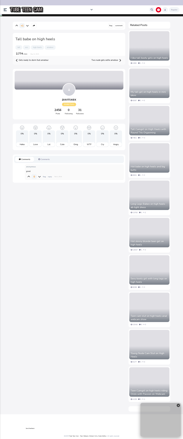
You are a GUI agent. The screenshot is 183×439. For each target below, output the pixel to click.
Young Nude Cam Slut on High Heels (147, 355)
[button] (6, 9)
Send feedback (30, 428)
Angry (116, 144)
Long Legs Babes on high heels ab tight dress (148, 205)
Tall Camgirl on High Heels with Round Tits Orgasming (148, 131)
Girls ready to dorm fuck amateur (33, 60)
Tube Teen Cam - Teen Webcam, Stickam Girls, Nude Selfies (87, 436)
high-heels (37, 47)
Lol (48, 144)
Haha (22, 144)
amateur (50, 47)
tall (19, 47)
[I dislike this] (27, 25)
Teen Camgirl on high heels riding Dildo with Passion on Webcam (149, 392)
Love (35, 144)
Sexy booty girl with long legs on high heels (149, 280)
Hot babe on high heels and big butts (148, 168)
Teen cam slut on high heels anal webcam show (149, 317)
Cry (102, 144)
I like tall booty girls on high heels (149, 58)
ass (26, 47)
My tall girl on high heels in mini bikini (148, 93)
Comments (25, 159)
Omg (76, 144)
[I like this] (16, 25)
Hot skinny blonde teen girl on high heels (147, 243)
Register (174, 10)
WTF (89, 144)
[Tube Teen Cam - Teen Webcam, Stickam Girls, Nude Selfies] (26, 10)
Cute (62, 144)
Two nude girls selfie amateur (105, 60)
